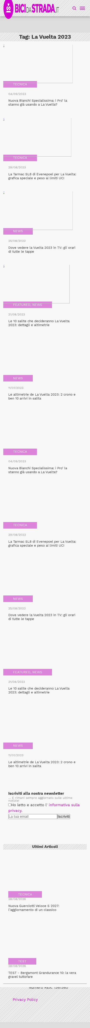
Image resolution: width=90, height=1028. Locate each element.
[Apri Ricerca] (74, 8)
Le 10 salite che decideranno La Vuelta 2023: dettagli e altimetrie (38, 323)
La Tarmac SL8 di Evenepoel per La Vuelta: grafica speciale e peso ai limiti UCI (42, 176)
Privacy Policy (25, 1000)
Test (22, 961)
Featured (21, 305)
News (18, 231)
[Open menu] (81, 8)
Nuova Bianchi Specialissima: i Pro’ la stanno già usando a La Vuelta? (37, 102)
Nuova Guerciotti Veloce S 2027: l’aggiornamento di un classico (33, 908)
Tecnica (20, 84)
